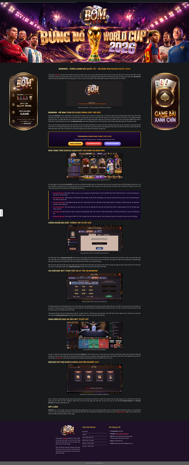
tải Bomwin (58, 358)
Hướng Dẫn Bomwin (59, 216)
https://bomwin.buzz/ (122, 433)
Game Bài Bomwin (58, 193)
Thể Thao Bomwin (58, 207)
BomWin (57, 74)
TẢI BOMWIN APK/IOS (93, 143)
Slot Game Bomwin (58, 197)
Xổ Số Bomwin (57, 211)
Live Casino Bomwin (59, 202)
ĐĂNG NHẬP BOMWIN (112, 143)
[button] (1, 212)
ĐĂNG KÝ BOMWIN (75, 143)
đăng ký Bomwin (121, 412)
